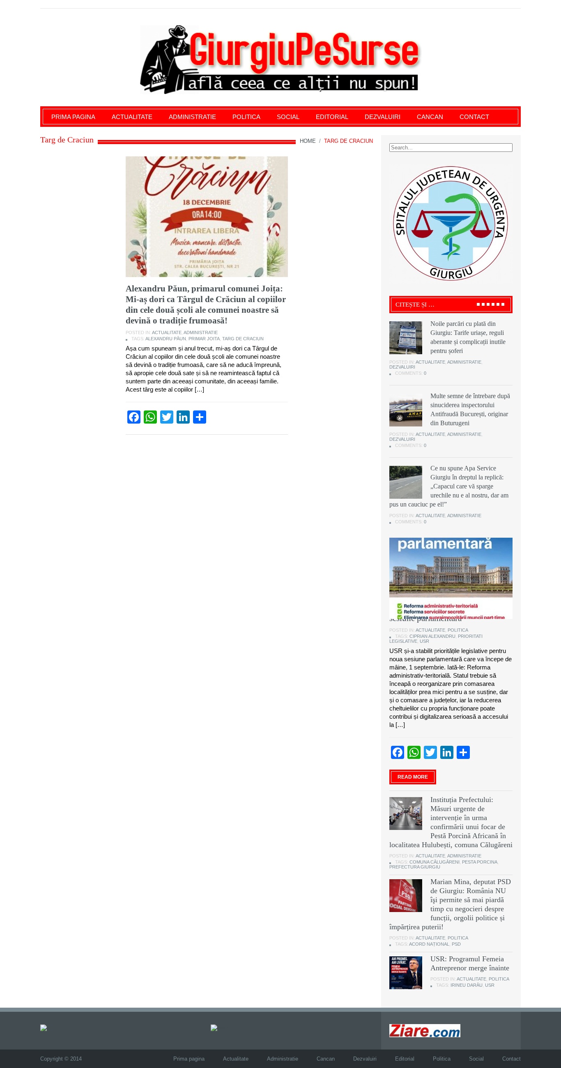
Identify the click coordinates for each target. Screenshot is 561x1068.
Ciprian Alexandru (432, 636)
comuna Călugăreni (434, 861)
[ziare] (220, 1027)
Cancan (430, 116)
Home (308, 141)
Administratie (192, 116)
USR (424, 641)
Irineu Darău (467, 985)
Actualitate (132, 116)
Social (288, 116)
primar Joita (204, 338)
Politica (246, 116)
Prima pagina (73, 116)
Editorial (332, 116)
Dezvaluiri (382, 116)
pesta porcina (479, 861)
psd (456, 944)
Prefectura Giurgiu (414, 866)
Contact (474, 116)
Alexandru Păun (165, 338)
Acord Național (429, 944)
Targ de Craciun (243, 338)
